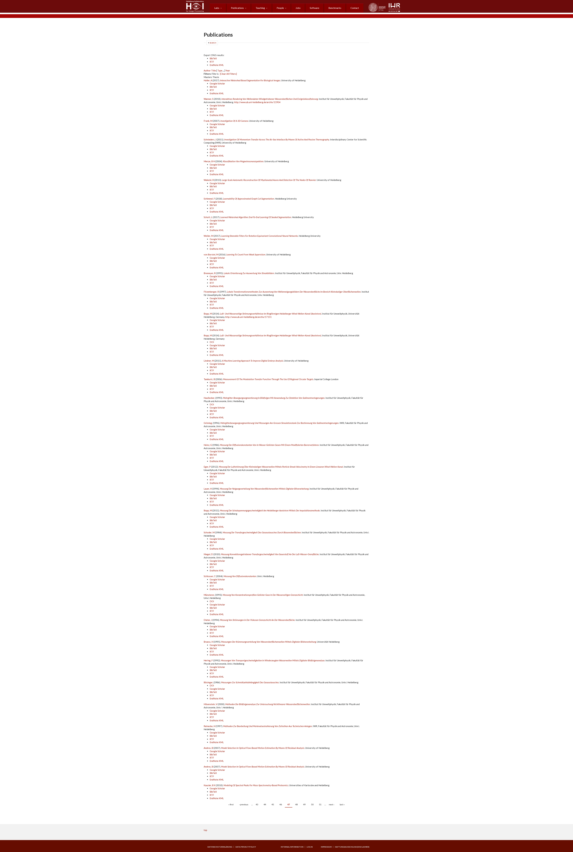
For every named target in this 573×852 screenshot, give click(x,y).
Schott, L (208, 217)
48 (296, 804)
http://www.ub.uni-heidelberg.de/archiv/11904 (257, 102)
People (280, 7)
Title (213, 70)
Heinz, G (208, 445)
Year (227, 70)
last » (342, 804)
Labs (216, 7)
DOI (212, 342)
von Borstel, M (211, 254)
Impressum (326, 847)
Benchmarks (334, 7)
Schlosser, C (209, 576)
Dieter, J (208, 620)
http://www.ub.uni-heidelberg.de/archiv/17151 (248, 317)
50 (312, 804)
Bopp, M (208, 313)
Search (213, 43)
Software (314, 7)
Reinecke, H (209, 726)
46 (280, 804)
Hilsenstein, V (210, 704)
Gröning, (208, 423)
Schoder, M (209, 532)
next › (331, 804)
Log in (310, 847)
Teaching (260, 7)
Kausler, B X (209, 785)
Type (219, 70)
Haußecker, (209, 398)
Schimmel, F (209, 198)
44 (265, 804)
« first (231, 804)
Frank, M (208, 120)
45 (273, 804)
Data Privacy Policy (245, 847)
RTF (212, 61)
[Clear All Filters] (228, 73)
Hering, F (208, 660)
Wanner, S (208, 99)
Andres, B (208, 748)
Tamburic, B (209, 379)
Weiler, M (208, 235)
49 (304, 804)
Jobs (298, 7)
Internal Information (292, 847)
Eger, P (207, 466)
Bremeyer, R (210, 273)
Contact (355, 7)
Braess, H (208, 641)
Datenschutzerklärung (219, 847)
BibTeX (213, 58)
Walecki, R (209, 180)
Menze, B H (209, 161)
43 (257, 804)
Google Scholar (217, 83)
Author (207, 70)
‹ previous (243, 804)
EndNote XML (217, 65)
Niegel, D (208, 554)
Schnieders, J (210, 139)
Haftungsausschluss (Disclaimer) (352, 847)
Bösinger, (209, 682)
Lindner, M (209, 360)
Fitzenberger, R (211, 291)
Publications (237, 7)
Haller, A (208, 80)
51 (320, 804)
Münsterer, (209, 594)
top (205, 830)
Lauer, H (208, 488)
